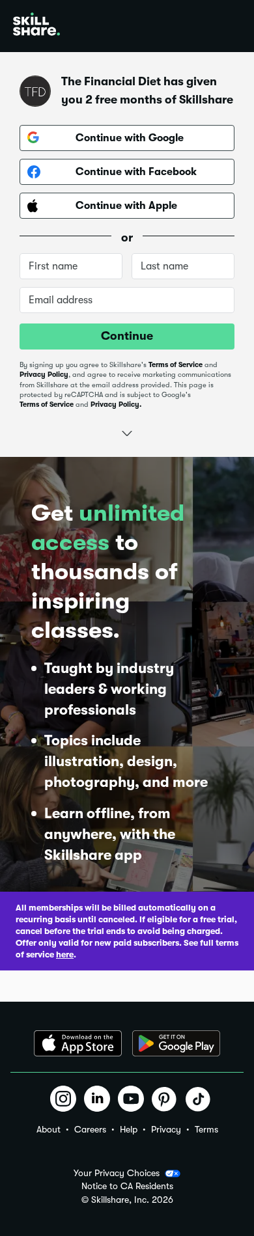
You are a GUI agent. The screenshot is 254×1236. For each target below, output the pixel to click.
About (48, 1129)
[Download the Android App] (176, 1043)
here (65, 954)
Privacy (166, 1129)
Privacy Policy (44, 374)
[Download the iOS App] (78, 1043)
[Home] (36, 26)
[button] (127, 431)
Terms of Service (175, 365)
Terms (206, 1129)
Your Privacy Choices (117, 1173)
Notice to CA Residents (127, 1186)
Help (128, 1129)
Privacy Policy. (116, 404)
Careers (90, 1129)
